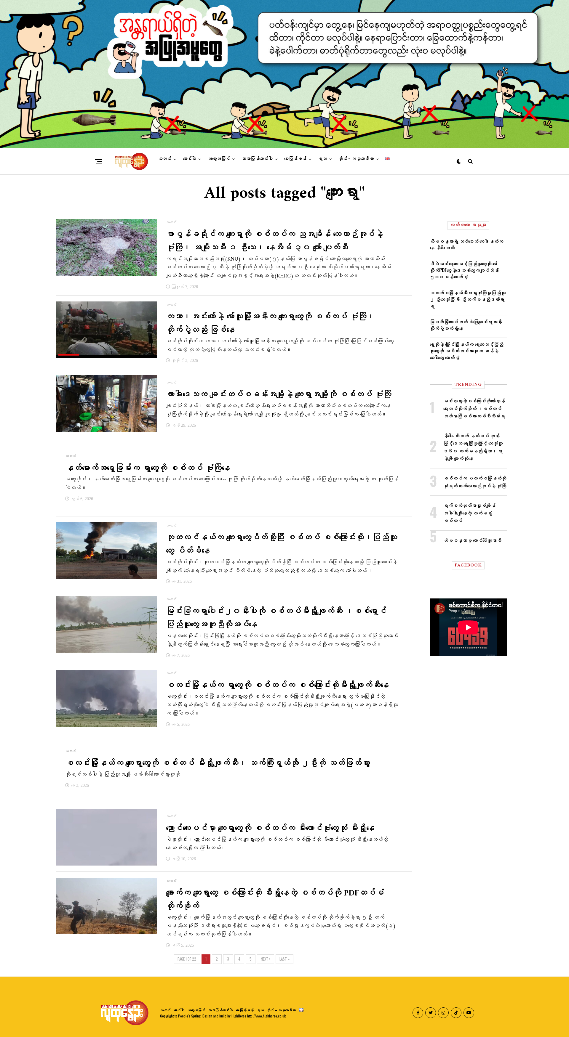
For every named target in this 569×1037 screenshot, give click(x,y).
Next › (265, 959)
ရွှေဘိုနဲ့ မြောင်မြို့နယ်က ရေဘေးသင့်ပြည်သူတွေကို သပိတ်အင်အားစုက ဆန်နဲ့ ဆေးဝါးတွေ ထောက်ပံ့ (466, 351)
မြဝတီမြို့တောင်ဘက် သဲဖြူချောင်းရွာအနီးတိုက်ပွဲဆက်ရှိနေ (466, 325)
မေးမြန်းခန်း (295, 158)
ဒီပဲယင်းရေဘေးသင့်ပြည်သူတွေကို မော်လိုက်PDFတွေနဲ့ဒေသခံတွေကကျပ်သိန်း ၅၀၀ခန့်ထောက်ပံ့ (464, 270)
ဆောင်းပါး (189, 158)
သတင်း (164, 158)
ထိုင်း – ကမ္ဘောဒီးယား (356, 158)
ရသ (322, 158)
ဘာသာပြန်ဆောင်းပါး (257, 158)
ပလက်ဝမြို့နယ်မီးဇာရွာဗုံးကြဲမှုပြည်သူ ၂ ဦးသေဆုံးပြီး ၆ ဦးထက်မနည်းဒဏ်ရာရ (468, 299)
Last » (284, 959)
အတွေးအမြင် (219, 158)
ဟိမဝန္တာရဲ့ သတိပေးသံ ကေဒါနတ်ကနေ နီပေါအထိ (466, 244)
